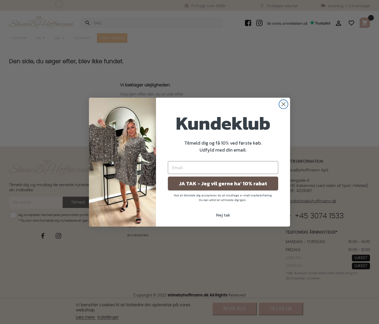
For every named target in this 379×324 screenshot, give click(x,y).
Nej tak (223, 215)
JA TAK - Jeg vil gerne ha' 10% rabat (223, 183)
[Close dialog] (283, 104)
